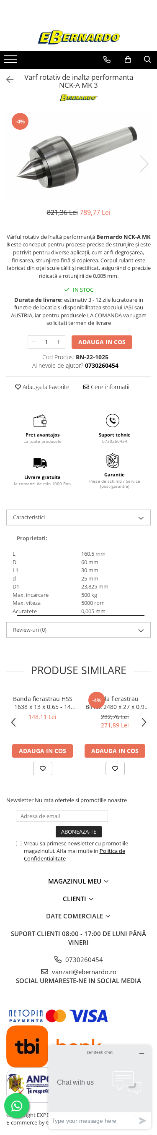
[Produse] (11, 61)
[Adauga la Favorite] (42, 768)
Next (144, 164)
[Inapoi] (6, 79)
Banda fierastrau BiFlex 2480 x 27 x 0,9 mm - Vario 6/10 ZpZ (114, 703)
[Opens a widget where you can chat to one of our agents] (99, 1087)
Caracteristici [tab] (29, 517)
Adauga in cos (102, 342)
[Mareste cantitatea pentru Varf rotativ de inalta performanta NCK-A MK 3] (59, 342)
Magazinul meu (75, 881)
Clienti (75, 898)
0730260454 (83, 959)
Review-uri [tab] (29, 629)
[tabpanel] (78, 155)
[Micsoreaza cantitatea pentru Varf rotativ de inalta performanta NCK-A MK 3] (34, 342)
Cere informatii (109, 387)
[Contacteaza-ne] (107, 59)
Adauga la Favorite (45, 387)
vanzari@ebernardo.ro (83, 972)
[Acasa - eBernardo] (79, 37)
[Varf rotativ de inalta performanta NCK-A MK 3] (78, 155)
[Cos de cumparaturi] (128, 59)
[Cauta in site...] (147, 59)
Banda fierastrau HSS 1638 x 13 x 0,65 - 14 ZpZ (42, 703)
